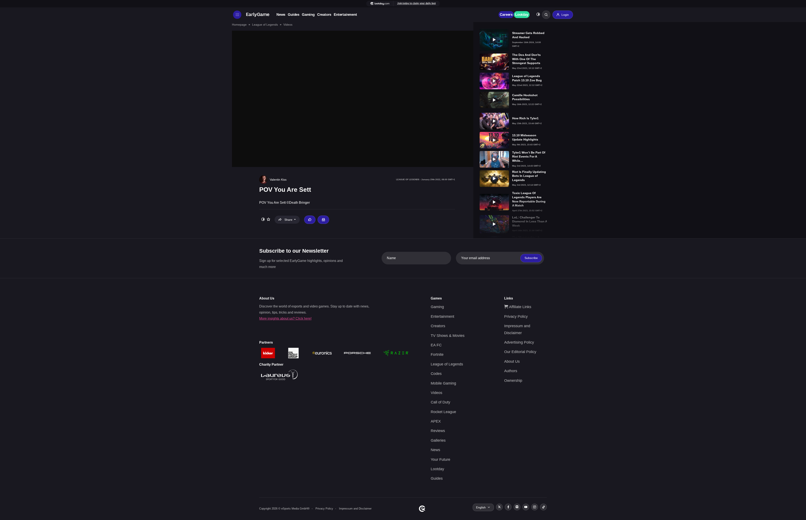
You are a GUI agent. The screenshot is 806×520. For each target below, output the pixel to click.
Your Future (440, 459)
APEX (436, 421)
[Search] (546, 15)
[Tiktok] (543, 507)
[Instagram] (534, 507)
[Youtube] (525, 507)
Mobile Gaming (443, 383)
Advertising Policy (519, 342)
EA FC (436, 345)
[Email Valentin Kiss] (323, 219)
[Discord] (517, 507)
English (481, 507)
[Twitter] (499, 507)
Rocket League (443, 412)
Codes (436, 374)
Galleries (438, 440)
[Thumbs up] (309, 219)
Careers (506, 15)
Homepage (239, 24)
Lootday (521, 15)
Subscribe (531, 258)
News (280, 15)
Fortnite (437, 354)
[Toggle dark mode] (538, 15)
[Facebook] (508, 507)
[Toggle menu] (237, 15)
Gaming (308, 15)
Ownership (513, 380)
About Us (512, 361)
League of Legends (265, 24)
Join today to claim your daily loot (416, 3)
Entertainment (345, 15)
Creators (324, 15)
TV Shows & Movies (447, 336)
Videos (287, 24)
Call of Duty (440, 402)
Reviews (438, 431)
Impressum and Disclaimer (355, 508)
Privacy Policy (516, 316)
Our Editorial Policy (520, 352)
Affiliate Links (519, 307)
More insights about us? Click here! (285, 318)
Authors (510, 371)
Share (288, 219)
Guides (293, 15)
